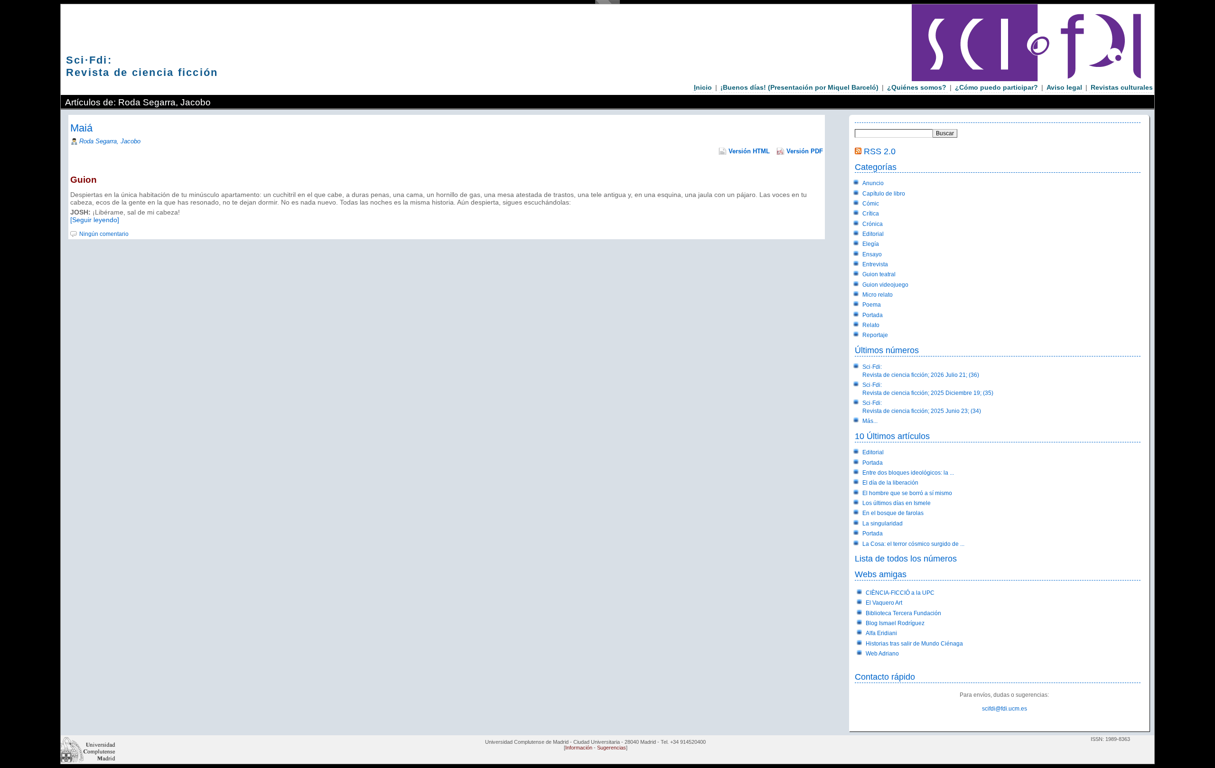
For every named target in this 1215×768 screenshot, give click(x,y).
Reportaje (875, 335)
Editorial (873, 234)
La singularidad (882, 523)
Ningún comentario (104, 234)
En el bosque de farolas (893, 513)
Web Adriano (882, 653)
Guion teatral (879, 274)
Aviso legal (1064, 87)
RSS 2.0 (880, 151)
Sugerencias (611, 747)
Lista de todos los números (906, 558)
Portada (872, 315)
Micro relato (877, 294)
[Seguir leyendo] (94, 220)
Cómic (870, 203)
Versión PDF (804, 151)
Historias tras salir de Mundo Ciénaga (914, 643)
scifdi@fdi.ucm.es (1004, 708)
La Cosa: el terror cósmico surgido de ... (913, 544)
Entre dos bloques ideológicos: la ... (908, 472)
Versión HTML (749, 151)
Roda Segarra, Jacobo (109, 141)
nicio (703, 87)
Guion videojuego (885, 284)
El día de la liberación (890, 482)
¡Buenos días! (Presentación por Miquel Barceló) (799, 87)
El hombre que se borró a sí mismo (907, 493)
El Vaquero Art (884, 602)
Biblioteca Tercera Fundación (903, 613)
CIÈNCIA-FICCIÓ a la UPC (900, 593)
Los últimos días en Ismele (896, 503)
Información (578, 747)
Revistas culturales (1122, 87)
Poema (871, 304)
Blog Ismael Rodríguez (895, 623)
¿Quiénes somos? (916, 87)
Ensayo (872, 254)
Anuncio (873, 183)
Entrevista (875, 264)
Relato (870, 325)
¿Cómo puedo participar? (996, 87)
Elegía (870, 244)
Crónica (872, 224)
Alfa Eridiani (881, 633)
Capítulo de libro (883, 193)
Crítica (870, 213)
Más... (870, 421)
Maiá (81, 128)
